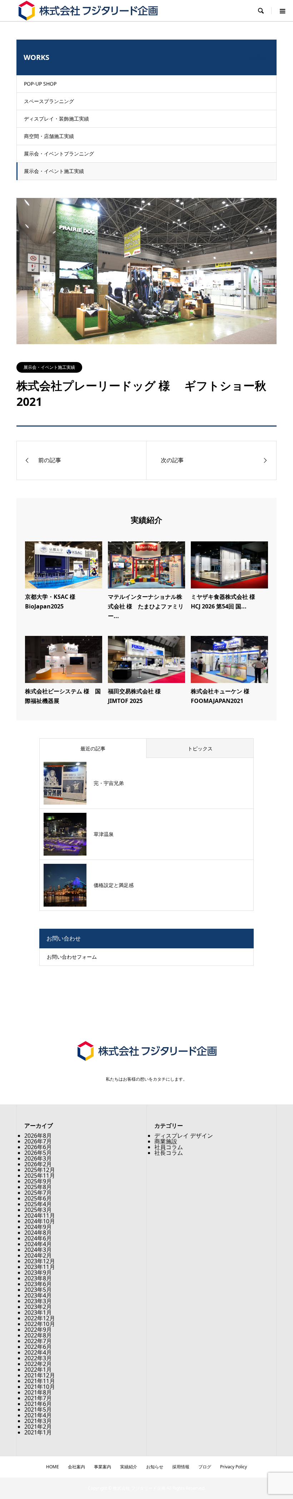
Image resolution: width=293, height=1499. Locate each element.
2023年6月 (38, 1284)
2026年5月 (38, 1153)
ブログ (204, 1467)
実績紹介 (128, 1467)
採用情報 (180, 1467)
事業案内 (102, 1467)
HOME (52, 1467)
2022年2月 (38, 1364)
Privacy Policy (233, 1467)
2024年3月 (38, 1250)
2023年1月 (38, 1312)
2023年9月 (38, 1272)
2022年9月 (38, 1330)
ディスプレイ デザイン (183, 1135)
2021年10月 (39, 1387)
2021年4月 (38, 1415)
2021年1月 (38, 1432)
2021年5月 (38, 1409)
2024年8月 (38, 1233)
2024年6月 (38, 1238)
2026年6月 (38, 1147)
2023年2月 (38, 1307)
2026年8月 (38, 1135)
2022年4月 (38, 1352)
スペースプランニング (49, 101)
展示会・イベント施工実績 (54, 171)
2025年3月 (38, 1210)
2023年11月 (39, 1267)
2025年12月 (39, 1170)
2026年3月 (38, 1158)
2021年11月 (39, 1381)
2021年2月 (38, 1427)
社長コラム (168, 1153)
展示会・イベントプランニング (59, 153)
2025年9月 (38, 1181)
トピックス (200, 748)
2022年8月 (38, 1335)
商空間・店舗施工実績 (49, 136)
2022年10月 (39, 1324)
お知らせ (154, 1467)
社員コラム (168, 1147)
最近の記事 (92, 748)
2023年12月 (39, 1261)
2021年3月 (38, 1421)
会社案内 (76, 1467)
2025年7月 (38, 1193)
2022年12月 (39, 1318)
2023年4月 (38, 1295)
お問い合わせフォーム (72, 956)
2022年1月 (38, 1369)
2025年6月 (38, 1198)
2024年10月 (39, 1221)
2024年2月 (38, 1255)
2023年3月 (38, 1301)
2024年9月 (38, 1227)
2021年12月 (39, 1375)
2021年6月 (38, 1404)
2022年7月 (38, 1341)
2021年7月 (38, 1398)
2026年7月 (38, 1141)
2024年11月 (39, 1215)
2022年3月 (38, 1358)
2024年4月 (38, 1244)
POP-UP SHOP (40, 83)
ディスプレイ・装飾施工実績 (56, 118)
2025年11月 (39, 1175)
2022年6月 (38, 1347)
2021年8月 (38, 1392)
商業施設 (165, 1141)
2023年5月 (38, 1290)
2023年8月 (38, 1278)
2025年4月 (38, 1204)
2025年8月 (38, 1187)
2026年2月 (38, 1164)
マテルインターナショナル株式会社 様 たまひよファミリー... (146, 606)
